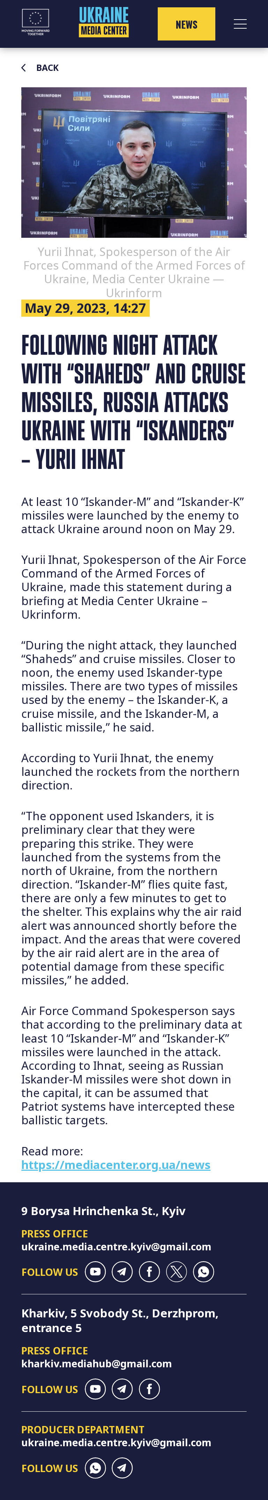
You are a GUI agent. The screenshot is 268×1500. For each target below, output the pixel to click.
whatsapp (203, 1271)
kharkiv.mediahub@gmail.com (96, 1363)
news (187, 24)
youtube (95, 1271)
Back (47, 67)
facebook (149, 1271)
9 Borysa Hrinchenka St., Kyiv (103, 1211)
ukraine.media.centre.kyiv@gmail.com (116, 1246)
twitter (176, 1271)
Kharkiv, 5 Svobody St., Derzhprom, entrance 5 (119, 1320)
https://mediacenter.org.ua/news (115, 1164)
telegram (122, 1271)
